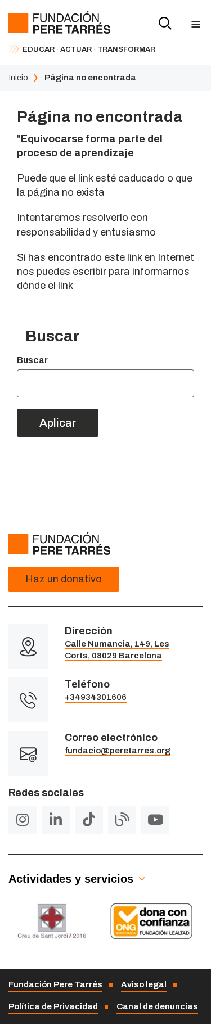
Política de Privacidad (53, 1006)
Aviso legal (144, 984)
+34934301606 (96, 697)
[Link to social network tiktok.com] (89, 820)
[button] (195, 24)
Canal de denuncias (157, 1006)
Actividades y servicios (70, 879)
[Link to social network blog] (122, 820)
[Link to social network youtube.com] (155, 820)
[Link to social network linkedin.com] (56, 820)
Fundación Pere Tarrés (55, 984)
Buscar (32, 360)
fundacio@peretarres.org (117, 750)
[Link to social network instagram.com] (22, 820)
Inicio (18, 77)
